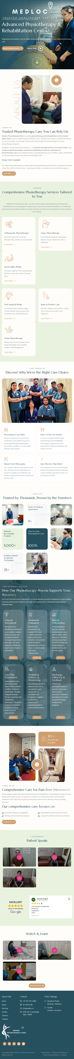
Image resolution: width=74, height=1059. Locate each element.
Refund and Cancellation (51, 1055)
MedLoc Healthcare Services (23, 1052)
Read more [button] (35, 915)
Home (4, 1001)
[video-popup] (40, 48)
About (4, 1005)
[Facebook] (4, 1044)
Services (5, 1008)
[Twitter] (9, 1044)
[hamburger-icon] (70, 10)
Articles (4, 1012)
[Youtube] (23, 1044)
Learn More (8, 244)
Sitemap (64, 1055)
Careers (5, 1015)
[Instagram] (14, 1044)
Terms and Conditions (59, 1052)
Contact (5, 1019)
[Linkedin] (19, 1044)
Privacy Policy (45, 1052)
